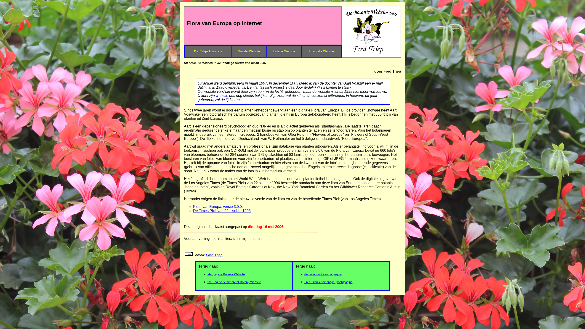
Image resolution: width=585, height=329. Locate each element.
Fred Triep (214, 255)
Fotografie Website (321, 51)
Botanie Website (284, 51)
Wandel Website (249, 51)
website (222, 96)
